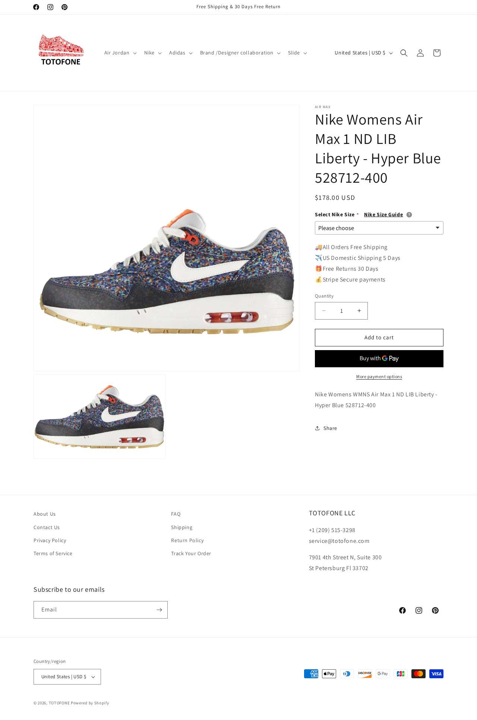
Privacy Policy (50, 540)
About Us (45, 513)
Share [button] (330, 428)
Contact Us (47, 527)
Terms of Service (53, 553)
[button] (120, 52)
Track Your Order (191, 553)
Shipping (181, 527)
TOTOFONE (59, 702)
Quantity (324, 296)
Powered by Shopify (90, 702)
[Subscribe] (159, 610)
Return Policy (187, 540)
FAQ (175, 513)
